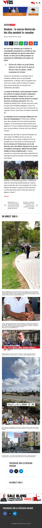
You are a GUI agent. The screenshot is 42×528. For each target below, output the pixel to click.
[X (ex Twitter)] (16, 471)
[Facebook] (11, 471)
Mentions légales (26, 523)
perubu (6, 36)
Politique (7, 24)
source (6, 196)
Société (12, 24)
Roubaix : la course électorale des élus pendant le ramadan (19, 30)
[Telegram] (21, 471)
